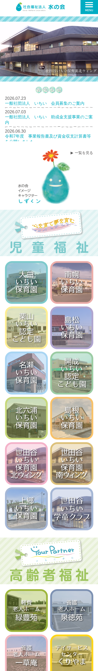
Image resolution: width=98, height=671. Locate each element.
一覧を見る (84, 153)
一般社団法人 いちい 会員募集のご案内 (44, 103)
